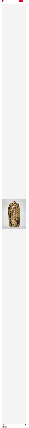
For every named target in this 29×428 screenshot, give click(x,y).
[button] (14, 214)
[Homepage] (3, 1)
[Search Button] (23, 1)
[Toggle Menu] (25, 1)
